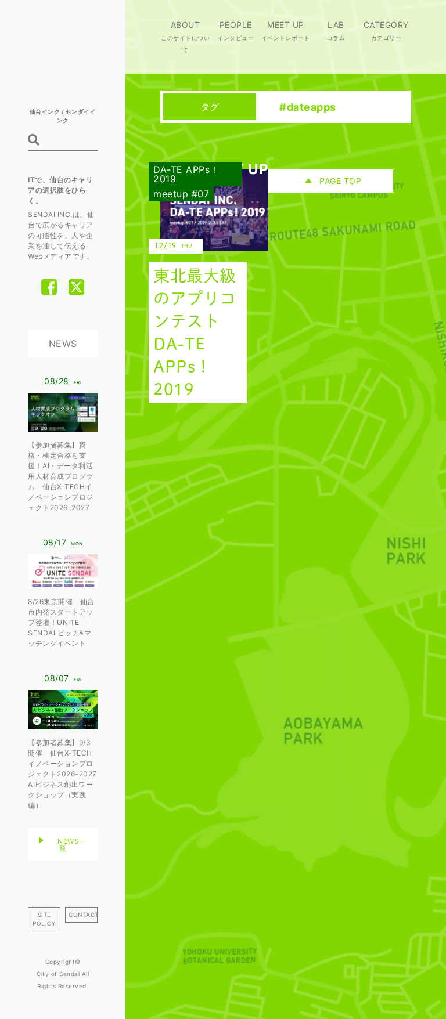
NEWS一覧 (72, 844)
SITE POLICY (44, 919)
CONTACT (83, 914)
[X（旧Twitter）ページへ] (76, 287)
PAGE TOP (340, 181)
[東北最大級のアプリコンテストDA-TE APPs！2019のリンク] (205, 286)
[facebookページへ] (49, 287)
